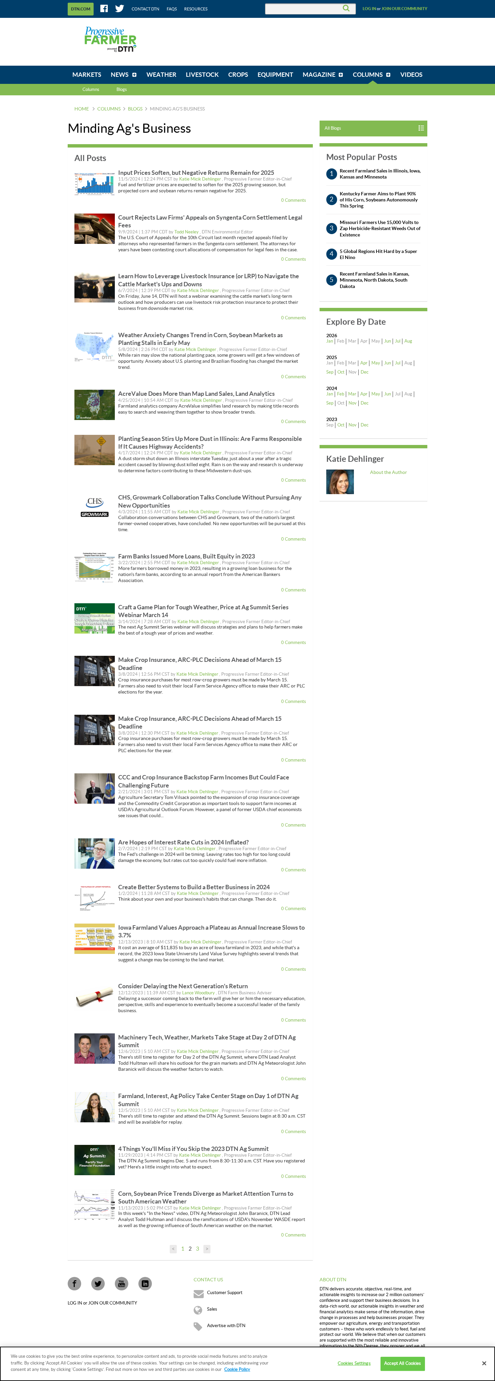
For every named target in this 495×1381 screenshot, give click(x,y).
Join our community (404, 9)
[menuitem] (87, 75)
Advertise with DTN (226, 1325)
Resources (195, 9)
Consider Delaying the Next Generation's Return (183, 986)
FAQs (172, 9)
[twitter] (98, 1283)
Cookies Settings (354, 1363)
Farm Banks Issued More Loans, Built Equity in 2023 (186, 556)
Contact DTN (145, 9)
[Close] (484, 1363)
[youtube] (121, 1283)
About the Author (388, 472)
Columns (90, 89)
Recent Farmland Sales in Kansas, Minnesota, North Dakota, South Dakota (374, 280)
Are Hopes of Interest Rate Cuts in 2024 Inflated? (183, 842)
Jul (397, 341)
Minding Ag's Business (177, 109)
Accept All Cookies (402, 1363)
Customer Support (224, 1292)
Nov (353, 403)
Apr (363, 363)
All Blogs (333, 128)
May (375, 363)
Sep (329, 372)
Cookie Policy (237, 1369)
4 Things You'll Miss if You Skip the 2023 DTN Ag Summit (193, 1148)
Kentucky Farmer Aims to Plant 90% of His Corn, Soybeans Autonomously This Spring (379, 199)
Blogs (135, 109)
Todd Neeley (187, 232)
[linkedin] (145, 1283)
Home (81, 109)
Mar (352, 394)
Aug (408, 341)
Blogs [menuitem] (122, 89)
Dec (364, 372)
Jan (329, 341)
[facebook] (74, 1283)
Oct (340, 372)
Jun (387, 341)
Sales (212, 1309)
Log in (369, 9)
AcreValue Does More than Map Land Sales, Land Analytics (196, 393)
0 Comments (293, 200)
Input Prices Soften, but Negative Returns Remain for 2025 (196, 172)
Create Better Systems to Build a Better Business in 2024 (194, 887)
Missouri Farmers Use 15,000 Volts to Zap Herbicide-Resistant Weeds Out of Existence (380, 228)
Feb (340, 394)
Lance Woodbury (199, 993)
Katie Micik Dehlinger (200, 179)
